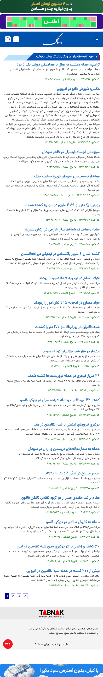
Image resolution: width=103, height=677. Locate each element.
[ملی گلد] (51, 6)
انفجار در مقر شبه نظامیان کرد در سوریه (71, 352)
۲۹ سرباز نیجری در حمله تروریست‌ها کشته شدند (64, 376)
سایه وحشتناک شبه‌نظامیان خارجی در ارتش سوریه (62, 230)
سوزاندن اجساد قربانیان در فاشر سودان (71, 152)
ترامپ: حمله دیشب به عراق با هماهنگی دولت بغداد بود (58, 65)
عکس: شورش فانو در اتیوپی (78, 89)
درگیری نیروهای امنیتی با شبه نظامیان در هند (67, 425)
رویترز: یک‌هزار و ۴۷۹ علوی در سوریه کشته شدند (62, 205)
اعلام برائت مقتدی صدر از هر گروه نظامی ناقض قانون (60, 498)
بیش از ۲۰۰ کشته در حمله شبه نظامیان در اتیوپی (63, 571)
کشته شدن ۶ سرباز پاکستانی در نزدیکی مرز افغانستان (60, 254)
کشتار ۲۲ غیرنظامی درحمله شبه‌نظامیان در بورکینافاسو (60, 400)
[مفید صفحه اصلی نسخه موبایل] (51, 21)
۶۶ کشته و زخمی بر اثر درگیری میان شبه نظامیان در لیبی (58, 547)
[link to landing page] (53, 39)
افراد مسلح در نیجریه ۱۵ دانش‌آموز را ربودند (67, 303)
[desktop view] (16, 39)
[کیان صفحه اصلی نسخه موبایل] (51, 670)
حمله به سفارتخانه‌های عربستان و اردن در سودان (64, 449)
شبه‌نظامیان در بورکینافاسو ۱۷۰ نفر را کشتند (67, 327)
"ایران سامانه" (43, 645)
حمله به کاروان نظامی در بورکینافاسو (73, 522)
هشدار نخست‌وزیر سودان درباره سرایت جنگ (67, 177)
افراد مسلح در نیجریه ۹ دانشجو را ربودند (69, 278)
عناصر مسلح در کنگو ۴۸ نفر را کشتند (72, 473)
